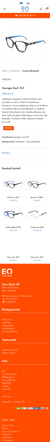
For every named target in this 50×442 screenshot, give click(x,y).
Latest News (7, 437)
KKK (3, 371)
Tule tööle (6, 389)
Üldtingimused (8, 377)
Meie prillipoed (8, 380)
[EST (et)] (21, 3)
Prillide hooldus (8, 352)
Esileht (4, 70)
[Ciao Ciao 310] (37, 244)
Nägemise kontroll (10, 349)
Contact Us (6, 434)
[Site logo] (25, 8)
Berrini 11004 (37, 197)
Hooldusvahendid (9, 331)
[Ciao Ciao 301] (13, 244)
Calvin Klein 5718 (13, 227)
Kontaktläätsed (8, 328)
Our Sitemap (7, 440)
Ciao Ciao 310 (37, 257)
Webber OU (19, 401)
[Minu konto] (41, 9)
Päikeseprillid (7, 325)
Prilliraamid (15, 70)
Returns (5, 428)
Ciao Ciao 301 (13, 257)
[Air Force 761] (13, 184)
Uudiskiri (5, 386)
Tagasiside (6, 383)
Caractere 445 (37, 227)
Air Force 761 (13, 197)
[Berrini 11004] (37, 184)
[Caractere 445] (37, 214)
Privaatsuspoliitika (9, 374)
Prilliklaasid (6, 322)
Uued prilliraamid (31, 70)
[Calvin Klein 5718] (13, 214)
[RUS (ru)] (28, 3)
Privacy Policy (8, 425)
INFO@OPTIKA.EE (27, 15)
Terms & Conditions (10, 431)
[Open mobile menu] (5, 9)
